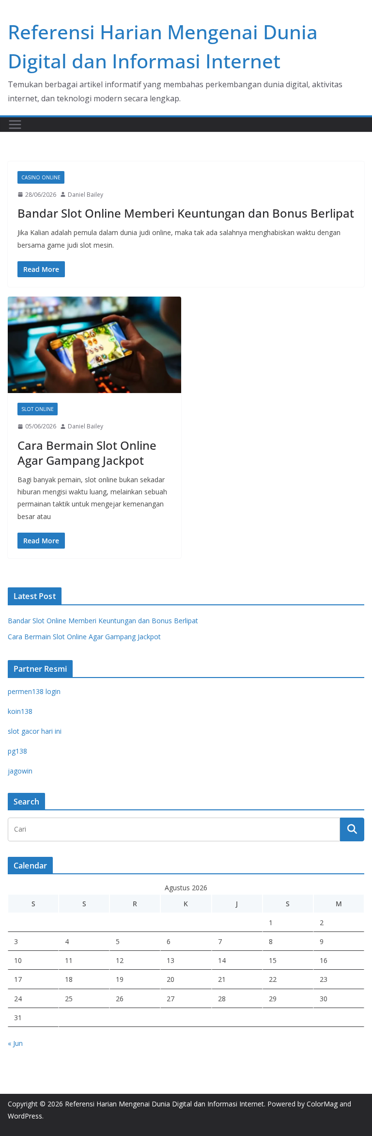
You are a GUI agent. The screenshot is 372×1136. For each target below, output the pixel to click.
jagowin (20, 770)
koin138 (20, 711)
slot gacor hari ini (35, 731)
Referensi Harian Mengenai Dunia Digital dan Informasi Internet (164, 1103)
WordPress (25, 1115)
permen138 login (34, 691)
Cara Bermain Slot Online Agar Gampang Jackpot (86, 452)
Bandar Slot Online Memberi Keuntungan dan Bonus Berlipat (185, 213)
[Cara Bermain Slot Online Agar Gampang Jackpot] (94, 345)
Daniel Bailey (85, 194)
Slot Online (37, 409)
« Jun (15, 1043)
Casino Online (41, 177)
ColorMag (322, 1103)
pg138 (17, 751)
